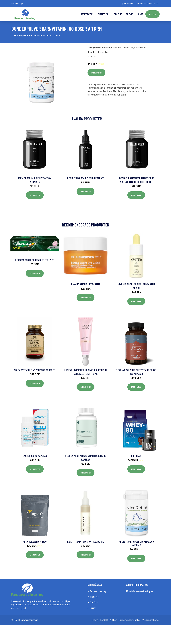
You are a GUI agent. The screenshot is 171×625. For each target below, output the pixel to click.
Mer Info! (96, 72)
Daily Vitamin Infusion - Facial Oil (85, 541)
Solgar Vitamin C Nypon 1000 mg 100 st (34, 370)
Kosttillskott (140, 47)
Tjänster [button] (103, 14)
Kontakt (104, 619)
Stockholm (128, 3)
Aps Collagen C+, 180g (35, 541)
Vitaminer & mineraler (122, 47)
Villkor (113, 619)
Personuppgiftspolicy (129, 619)
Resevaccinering (98, 591)
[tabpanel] (41, 74)
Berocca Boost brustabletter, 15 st (35, 260)
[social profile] (22, 3)
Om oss (118, 14)
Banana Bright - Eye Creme (85, 284)
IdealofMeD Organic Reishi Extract (85, 178)
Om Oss (94, 602)
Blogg (129, 14)
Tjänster (94, 596)
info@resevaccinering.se (147, 3)
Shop (140, 14)
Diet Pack (136, 455)
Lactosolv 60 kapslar (35, 455)
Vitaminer (105, 47)
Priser (152, 14)
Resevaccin (87, 14)
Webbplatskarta (150, 619)
